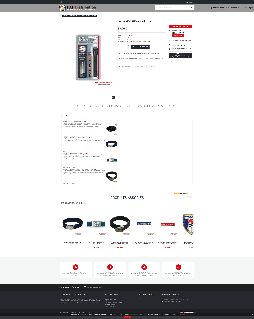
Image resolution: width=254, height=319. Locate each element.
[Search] (191, 7)
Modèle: (120, 35)
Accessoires (68, 116)
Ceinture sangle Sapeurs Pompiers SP (73, 153)
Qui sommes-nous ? (111, 299)
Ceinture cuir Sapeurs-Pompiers (72, 121)
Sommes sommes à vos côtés (180, 26)
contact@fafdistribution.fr (94, 287)
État (119, 37)
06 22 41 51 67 (178, 36)
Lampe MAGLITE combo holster (128, 58)
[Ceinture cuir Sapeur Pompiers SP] (111, 128)
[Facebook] (61, 2)
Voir (64, 136)
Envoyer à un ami (140, 66)
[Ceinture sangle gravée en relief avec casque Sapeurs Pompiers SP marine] (111, 176)
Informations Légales (111, 301)
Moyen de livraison (110, 304)
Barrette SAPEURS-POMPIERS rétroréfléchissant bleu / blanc (144, 243)
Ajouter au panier (70, 136)
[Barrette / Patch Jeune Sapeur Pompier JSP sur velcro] (168, 224)
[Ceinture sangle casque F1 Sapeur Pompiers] (111, 144)
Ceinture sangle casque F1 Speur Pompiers (75, 137)
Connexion (189, 2)
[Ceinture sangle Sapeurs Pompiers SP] (111, 160)
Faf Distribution (122, 53)
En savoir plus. (181, 314)
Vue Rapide (72, 231)
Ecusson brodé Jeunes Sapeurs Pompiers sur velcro (191, 243)
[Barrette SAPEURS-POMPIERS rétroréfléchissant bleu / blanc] (144, 224)
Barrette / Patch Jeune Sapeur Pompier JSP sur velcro (167, 243)
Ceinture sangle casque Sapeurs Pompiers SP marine (78, 169)
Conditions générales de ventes (114, 302)
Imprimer (152, 66)
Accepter (127, 317)
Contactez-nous (109, 306)
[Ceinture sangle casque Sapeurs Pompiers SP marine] (120, 224)
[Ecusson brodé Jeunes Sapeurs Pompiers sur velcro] (191, 224)
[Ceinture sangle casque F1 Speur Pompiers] (72, 224)
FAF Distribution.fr (72, 312)
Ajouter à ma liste (125, 66)
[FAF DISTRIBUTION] (78, 8)
